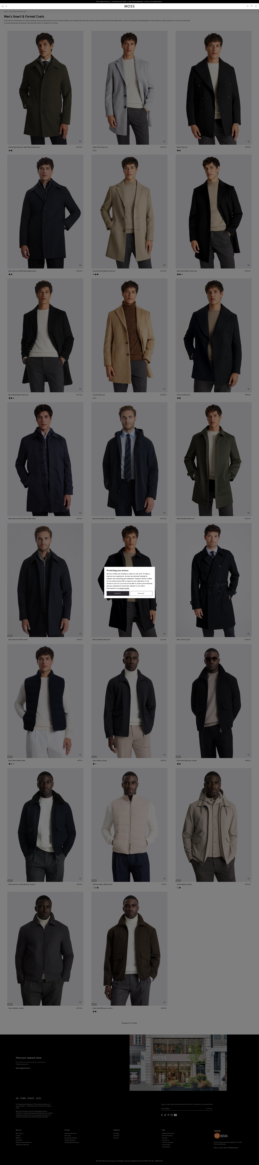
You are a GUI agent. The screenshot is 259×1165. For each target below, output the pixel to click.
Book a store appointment (153, 1)
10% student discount (103, 1)
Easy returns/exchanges (136, 1)
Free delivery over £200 (119, 1)
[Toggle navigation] (2, 6)
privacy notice (124, 588)
